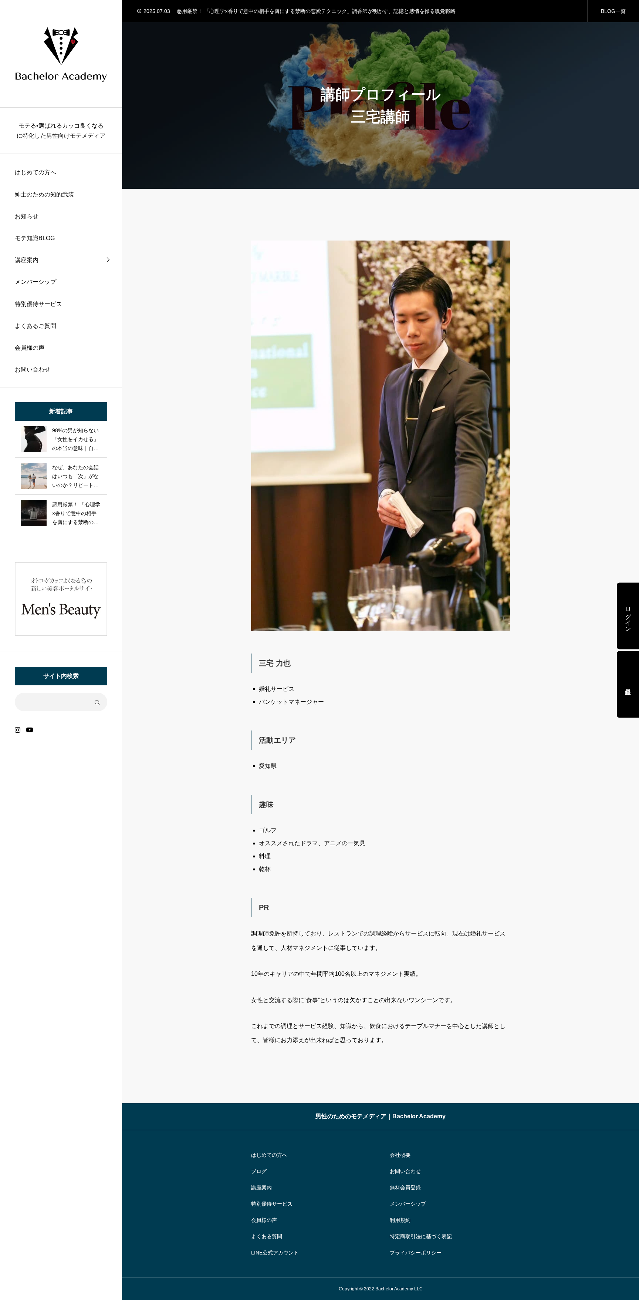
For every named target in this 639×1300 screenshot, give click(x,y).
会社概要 (400, 1155)
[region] (61, 650)
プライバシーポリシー (416, 1252)
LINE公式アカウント (275, 1252)
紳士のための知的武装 (44, 194)
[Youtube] (29, 729)
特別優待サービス (38, 304)
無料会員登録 (405, 1187)
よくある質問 (266, 1236)
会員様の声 (29, 348)
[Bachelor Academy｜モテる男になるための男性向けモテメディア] (61, 53)
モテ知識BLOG (35, 238)
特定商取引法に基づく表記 (421, 1236)
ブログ (259, 1171)
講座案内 (26, 260)
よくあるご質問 (35, 326)
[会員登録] (628, 684)
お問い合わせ (32, 369)
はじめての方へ (35, 172)
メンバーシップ (35, 282)
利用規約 (400, 1220)
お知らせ (26, 216)
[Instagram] (17, 729)
